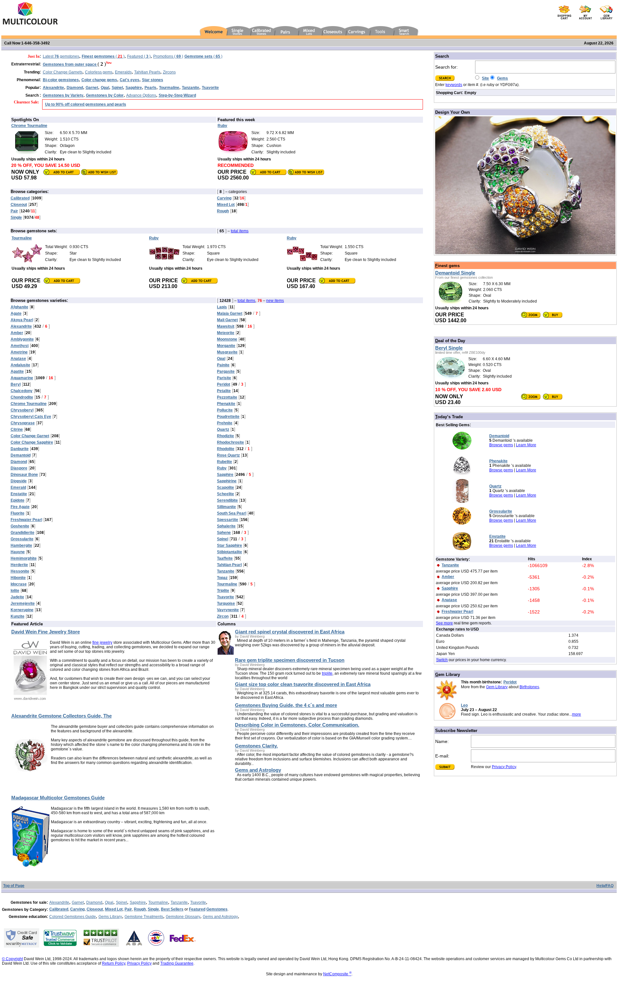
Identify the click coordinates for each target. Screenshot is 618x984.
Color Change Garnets (62, 72)
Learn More (526, 445)
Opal (109, 902)
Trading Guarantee (176, 963)
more (576, 714)
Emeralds (123, 72)
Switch (442, 660)
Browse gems (501, 445)
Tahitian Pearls (147, 72)
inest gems (447, 265)
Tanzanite (179, 902)
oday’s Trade (449, 416)
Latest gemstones (61, 56)
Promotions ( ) (168, 56)
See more (444, 623)
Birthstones (529, 687)
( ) (103, 56)
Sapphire (138, 902)
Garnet (78, 902)
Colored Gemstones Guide (72, 916)
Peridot (510, 682)
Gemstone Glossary (183, 916)
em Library (447, 674)
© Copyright (12, 959)
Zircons (169, 72)
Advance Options (141, 95)
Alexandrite (59, 902)
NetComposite (337, 974)
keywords (453, 84)
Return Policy (113, 963)
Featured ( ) (139, 56)
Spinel (121, 902)
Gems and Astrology (220, 916)
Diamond (94, 902)
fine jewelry (102, 642)
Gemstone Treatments (144, 916)
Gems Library (110, 916)
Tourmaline (158, 902)
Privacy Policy (504, 767)
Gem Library (497, 687)
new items (275, 300)
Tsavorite (198, 902)
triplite (327, 673)
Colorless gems (98, 72)
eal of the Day (450, 340)
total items (239, 231)
